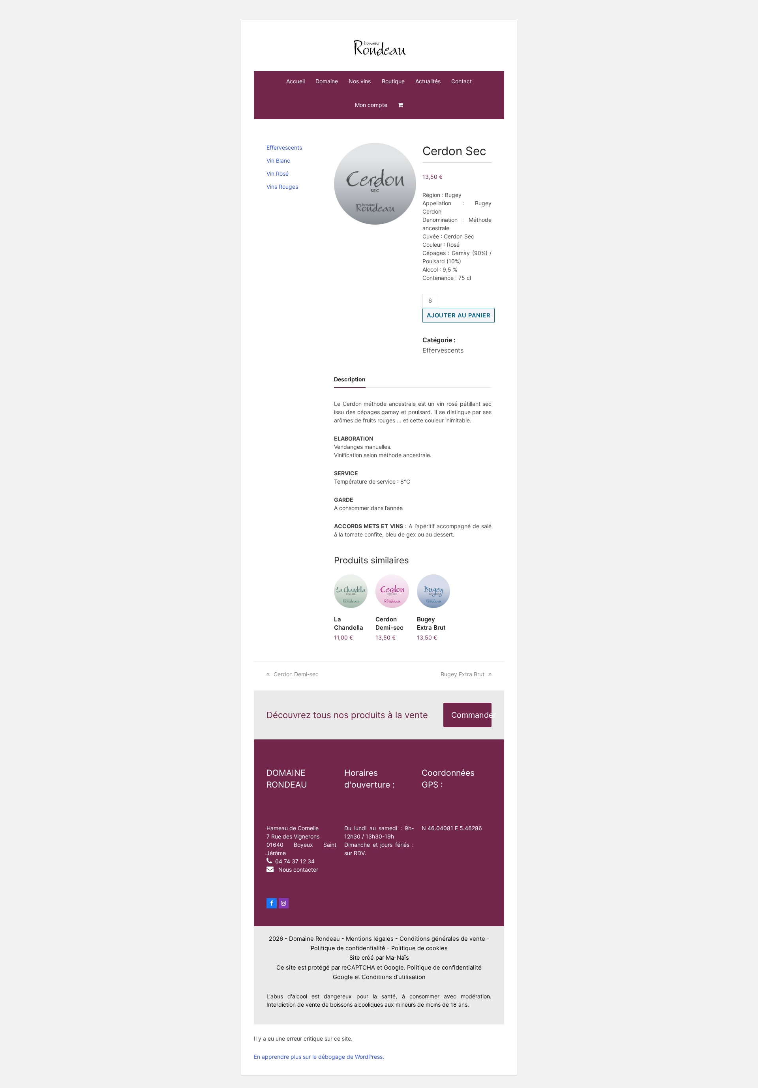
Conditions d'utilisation (394, 977)
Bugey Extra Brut (462, 674)
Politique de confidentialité (348, 948)
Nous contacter (298, 869)
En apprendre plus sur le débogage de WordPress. (319, 1056)
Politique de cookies (419, 948)
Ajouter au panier (459, 315)
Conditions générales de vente (442, 938)
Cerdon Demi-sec (296, 674)
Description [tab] (350, 379)
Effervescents (442, 350)
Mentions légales (370, 938)
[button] (400, 105)
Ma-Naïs (397, 957)
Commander (471, 715)
